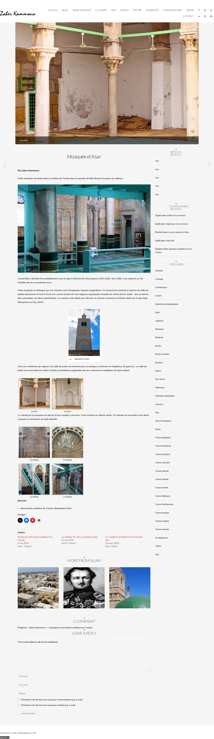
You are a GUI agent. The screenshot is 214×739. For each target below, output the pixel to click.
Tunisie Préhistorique (164, 504)
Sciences (159, 404)
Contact (188, 16)
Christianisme (161, 287)
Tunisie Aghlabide (163, 438)
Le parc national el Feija (178, 232)
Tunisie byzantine (162, 454)
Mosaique (159, 329)
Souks (158, 429)
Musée (158, 346)
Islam (157, 312)
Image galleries (81, 10)
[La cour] (192, 138)
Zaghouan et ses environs (177, 224)
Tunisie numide (161, 488)
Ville (157, 554)
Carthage (159, 279)
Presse (190, 10)
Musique (159, 363)
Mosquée (159, 337)
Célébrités (152, 10)
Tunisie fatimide (162, 471)
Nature (137, 10)
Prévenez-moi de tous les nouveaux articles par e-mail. (48, 705)
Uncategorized (161, 538)
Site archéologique (163, 421)
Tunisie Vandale (162, 529)
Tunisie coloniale (162, 463)
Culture (158, 296)
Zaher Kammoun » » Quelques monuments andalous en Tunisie (60, 627)
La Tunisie (101, 10)
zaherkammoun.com (26, 733)
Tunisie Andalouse (163, 446)
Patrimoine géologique (165, 396)
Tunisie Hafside (162, 479)
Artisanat (159, 271)
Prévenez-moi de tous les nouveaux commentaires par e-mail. (52, 699)
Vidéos (158, 546)
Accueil (53, 10)
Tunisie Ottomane (162, 496)
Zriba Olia (170, 241)
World (124, 10)
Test (157, 161)
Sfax (113, 10)
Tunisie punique (162, 513)
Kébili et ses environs (176, 215)
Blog (65, 10)
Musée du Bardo (162, 354)
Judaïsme (159, 321)
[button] (34, 395)
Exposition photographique (166, 304)
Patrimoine (159, 388)
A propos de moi (172, 10)
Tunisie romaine (162, 521)
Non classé (160, 379)
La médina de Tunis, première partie (80, 537)
